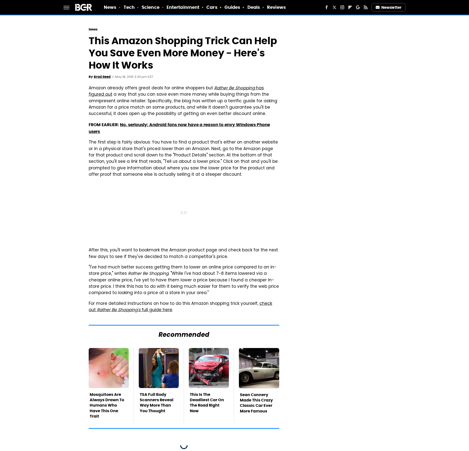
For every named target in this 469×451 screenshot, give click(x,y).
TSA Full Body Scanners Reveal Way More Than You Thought (156, 402)
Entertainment (183, 7)
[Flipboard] (350, 7)
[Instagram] (342, 7)
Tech (129, 7)
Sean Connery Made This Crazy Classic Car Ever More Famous (256, 403)
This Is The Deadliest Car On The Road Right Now (207, 402)
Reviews (276, 7)
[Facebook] (327, 7)
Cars (211, 7)
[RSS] (366, 7)
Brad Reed (102, 77)
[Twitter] (334, 7)
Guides (232, 7)
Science (151, 7)
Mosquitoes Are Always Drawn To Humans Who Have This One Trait (107, 405)
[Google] (358, 7)
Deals (253, 7)
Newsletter (391, 7)
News (110, 7)
